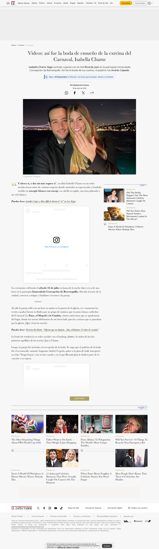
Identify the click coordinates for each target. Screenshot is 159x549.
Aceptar (107, 546)
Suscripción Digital (115, 508)
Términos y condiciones (81, 516)
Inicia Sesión (140, 3)
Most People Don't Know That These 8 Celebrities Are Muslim (131, 476)
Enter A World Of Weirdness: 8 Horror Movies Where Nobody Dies (27, 476)
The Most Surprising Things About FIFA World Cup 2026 (26, 441)
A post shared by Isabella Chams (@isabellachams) (56, 279)
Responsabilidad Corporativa (107, 516)
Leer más (79, 398)
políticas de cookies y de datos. (68, 547)
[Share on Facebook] (74, 93)
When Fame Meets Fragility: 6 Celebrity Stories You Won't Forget (96, 476)
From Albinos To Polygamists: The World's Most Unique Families (96, 442)
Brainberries (15, 436)
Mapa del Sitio (73, 508)
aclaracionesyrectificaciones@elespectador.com (27, 527)
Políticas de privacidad (58, 516)
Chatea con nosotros (139, 508)
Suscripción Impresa (93, 508)
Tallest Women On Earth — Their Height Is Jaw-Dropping (61, 441)
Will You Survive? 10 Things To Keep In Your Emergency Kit (131, 441)
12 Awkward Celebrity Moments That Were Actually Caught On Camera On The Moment (61, 478)
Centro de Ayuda (38, 516)
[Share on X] (83, 93)
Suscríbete (126, 3)
